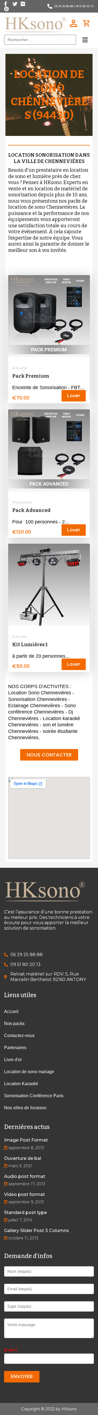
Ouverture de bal (22, 1158)
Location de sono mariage (29, 1071)
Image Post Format (26, 1140)
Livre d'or (13, 1059)
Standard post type (25, 1212)
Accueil (11, 1011)
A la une (19, 368)
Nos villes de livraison (25, 1107)
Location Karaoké (21, 1083)
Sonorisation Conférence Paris (33, 1095)
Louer (73, 395)
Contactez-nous (19, 1035)
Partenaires (15, 1047)
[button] (49, 755)
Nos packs (22, 502)
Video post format (24, 1194)
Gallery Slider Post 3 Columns (36, 1230)
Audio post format (24, 1176)
